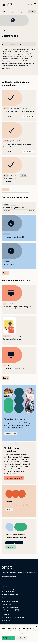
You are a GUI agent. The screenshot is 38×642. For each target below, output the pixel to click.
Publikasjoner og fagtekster (9, 12)
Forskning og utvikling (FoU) (10, 610)
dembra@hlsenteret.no (9, 576)
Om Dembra (10, 547)
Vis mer (7, 116)
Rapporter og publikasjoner (10, 594)
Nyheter (9, 509)
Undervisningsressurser (14, 543)
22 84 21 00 (5, 578)
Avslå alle (20, 638)
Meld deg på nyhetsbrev (12, 478)
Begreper (21, 12)
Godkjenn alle (7, 638)
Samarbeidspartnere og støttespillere (13, 617)
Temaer (4, 597)
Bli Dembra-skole (10, 433)
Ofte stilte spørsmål (8, 623)
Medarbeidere (6, 620)
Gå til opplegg (27, 116)
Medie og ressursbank (8, 591)
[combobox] (30, 4)
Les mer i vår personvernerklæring (12, 633)
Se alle (5, 190)
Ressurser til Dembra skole (10, 607)
